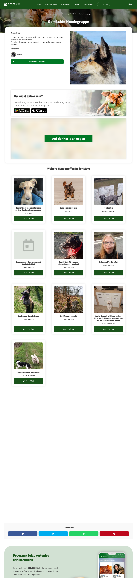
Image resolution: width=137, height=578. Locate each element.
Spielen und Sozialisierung (28, 316)
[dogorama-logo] (12, 4)
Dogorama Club (88, 4)
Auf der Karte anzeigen (68, 139)
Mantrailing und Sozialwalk (28, 372)
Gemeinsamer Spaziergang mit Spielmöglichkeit (28, 263)
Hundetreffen (56, 14)
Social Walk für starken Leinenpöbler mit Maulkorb (68, 263)
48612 (72, 14)
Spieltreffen (108, 208)
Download (104, 4)
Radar (39, 4)
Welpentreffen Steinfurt (108, 262)
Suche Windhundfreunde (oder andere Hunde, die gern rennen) (29, 209)
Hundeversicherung (51, 4)
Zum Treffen (28, 218)
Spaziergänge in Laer (68, 208)
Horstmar (65, 14)
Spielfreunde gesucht (68, 316)
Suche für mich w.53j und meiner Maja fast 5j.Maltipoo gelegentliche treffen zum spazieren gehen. (108, 318)
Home (48, 14)
